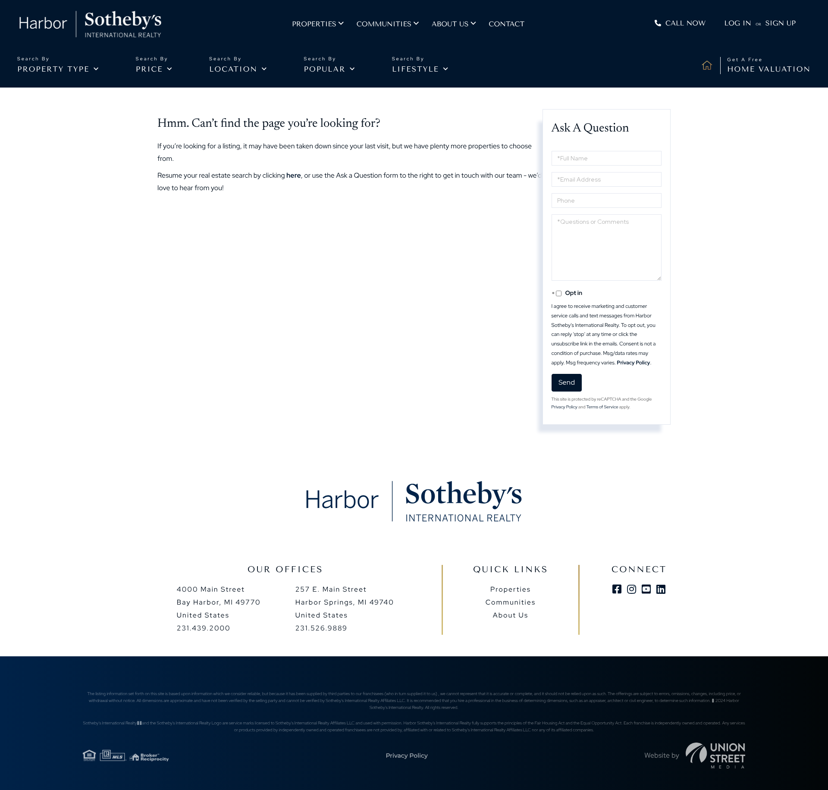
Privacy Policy (633, 362)
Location (233, 69)
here (293, 175)
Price (149, 69)
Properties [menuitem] (314, 24)
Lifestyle (415, 69)
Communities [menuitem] (384, 24)
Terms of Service (602, 407)
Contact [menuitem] (506, 24)
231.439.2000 (204, 628)
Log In (737, 23)
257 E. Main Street (344, 602)
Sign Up (780, 23)
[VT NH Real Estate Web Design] (715, 755)
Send (566, 382)
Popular (325, 69)
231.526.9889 (321, 628)
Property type (53, 69)
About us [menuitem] (450, 24)
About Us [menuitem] (510, 615)
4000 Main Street (219, 602)
